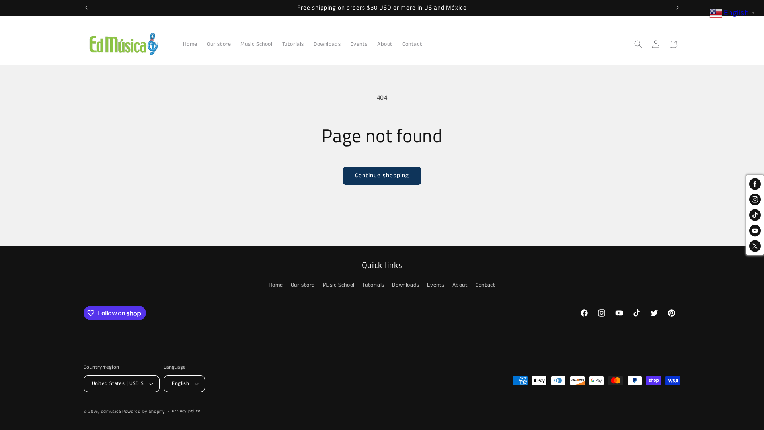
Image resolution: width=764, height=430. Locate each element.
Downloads (405, 285)
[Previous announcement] (86, 7)
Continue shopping (382, 175)
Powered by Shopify (143, 411)
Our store (303, 285)
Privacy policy (186, 411)
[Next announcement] (677, 7)
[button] (638, 44)
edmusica (111, 411)
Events (435, 285)
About (460, 285)
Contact (485, 285)
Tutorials (373, 285)
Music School (339, 285)
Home (276, 285)
